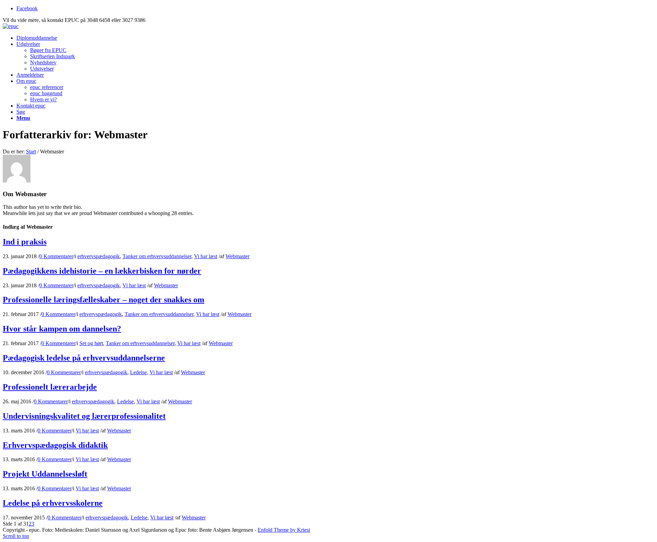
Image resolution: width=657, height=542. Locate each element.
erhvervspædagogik (98, 256)
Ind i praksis (25, 241)
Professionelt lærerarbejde (50, 386)
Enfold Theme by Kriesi (284, 530)
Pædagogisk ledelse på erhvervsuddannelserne (84, 357)
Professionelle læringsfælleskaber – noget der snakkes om (103, 299)
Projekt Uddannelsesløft (45, 473)
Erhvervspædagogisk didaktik (55, 445)
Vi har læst (205, 256)
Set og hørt (91, 343)
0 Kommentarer (56, 256)
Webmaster (237, 256)
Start (31, 151)
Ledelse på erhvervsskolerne (53, 503)
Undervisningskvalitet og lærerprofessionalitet (84, 416)
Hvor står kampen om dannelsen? (62, 328)
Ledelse (138, 372)
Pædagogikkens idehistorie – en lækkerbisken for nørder (102, 270)
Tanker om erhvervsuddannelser (157, 256)
